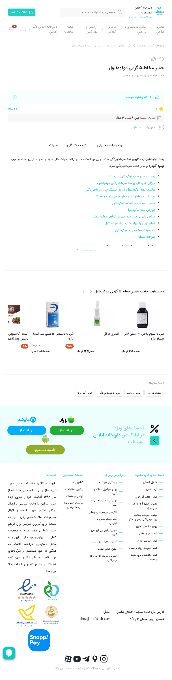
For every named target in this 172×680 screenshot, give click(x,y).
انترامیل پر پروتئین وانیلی (103, 512)
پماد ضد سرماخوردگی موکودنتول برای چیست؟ (125, 196)
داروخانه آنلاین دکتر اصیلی (44, 29)
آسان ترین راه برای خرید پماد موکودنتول (129, 223)
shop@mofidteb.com (95, 618)
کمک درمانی (134, 393)
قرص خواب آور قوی (146, 497)
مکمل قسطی (150, 482)
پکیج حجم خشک (107, 549)
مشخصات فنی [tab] (77, 145)
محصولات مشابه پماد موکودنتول (134, 230)
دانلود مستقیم (45, 450)
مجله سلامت (68, 29)
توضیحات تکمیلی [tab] (110, 145)
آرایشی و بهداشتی (91, 29)
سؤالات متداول (145, 236)
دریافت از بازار (67, 431)
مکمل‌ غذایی (160, 29)
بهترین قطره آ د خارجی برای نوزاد (144, 506)
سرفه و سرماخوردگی (109, 393)
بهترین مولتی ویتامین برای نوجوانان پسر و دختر (143, 517)
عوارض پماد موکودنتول (140, 209)
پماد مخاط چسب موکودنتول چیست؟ (131, 176)
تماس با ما (77, 482)
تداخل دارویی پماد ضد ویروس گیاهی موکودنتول (124, 216)
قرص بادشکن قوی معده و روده (144, 557)
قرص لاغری (151, 489)
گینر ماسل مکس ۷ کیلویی (107, 521)
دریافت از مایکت (27, 431)
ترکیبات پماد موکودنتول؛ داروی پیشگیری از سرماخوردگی (120, 189)
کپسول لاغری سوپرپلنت (104, 542)
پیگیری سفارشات (74, 489)
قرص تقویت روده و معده (143, 548)
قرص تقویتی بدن (147, 541)
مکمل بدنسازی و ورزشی (135, 29)
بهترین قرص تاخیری (146, 526)
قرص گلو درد (85, 393)
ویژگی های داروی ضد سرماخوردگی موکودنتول (126, 182)
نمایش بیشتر (89, 250)
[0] (11, 29)
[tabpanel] (86, 205)
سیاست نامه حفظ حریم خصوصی (73, 505)
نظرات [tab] (53, 145)
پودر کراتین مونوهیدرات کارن (104, 502)
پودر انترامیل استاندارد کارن (105, 491)
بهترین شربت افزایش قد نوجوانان (103, 558)
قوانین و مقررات (74, 496)
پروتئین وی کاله (108, 482)
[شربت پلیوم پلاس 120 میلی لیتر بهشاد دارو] (142, 314)
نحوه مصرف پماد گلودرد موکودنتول (133, 203)
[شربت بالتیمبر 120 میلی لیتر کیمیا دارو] (52, 314)
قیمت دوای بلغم (148, 533)
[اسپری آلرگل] (97, 314)
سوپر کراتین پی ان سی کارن (104, 532)
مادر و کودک (112, 29)
